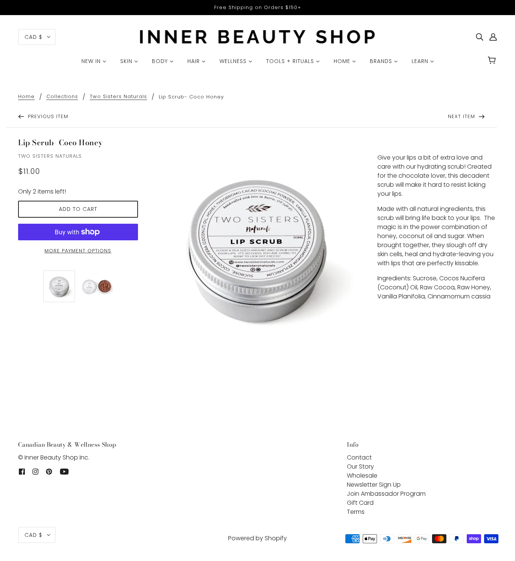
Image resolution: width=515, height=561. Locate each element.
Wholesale (362, 475)
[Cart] (493, 61)
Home (26, 97)
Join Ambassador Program (386, 493)
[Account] (493, 37)
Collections (62, 97)
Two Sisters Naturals (118, 97)
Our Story (360, 466)
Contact (359, 457)
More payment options (77, 250)
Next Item (462, 116)
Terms (356, 511)
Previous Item (47, 116)
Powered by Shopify (257, 538)
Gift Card (360, 502)
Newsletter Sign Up (374, 484)
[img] (479, 37)
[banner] (257, 36)
